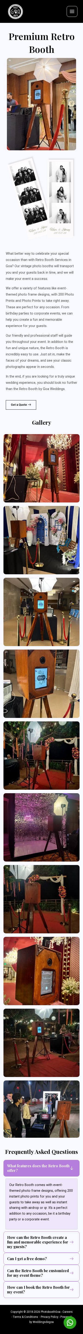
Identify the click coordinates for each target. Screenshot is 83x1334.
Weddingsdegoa (43, 1322)
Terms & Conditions (25, 1317)
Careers (67, 1312)
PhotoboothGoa (50, 1312)
